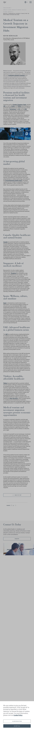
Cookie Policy (18, 715)
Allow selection (17, 721)
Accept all (17, 726)
